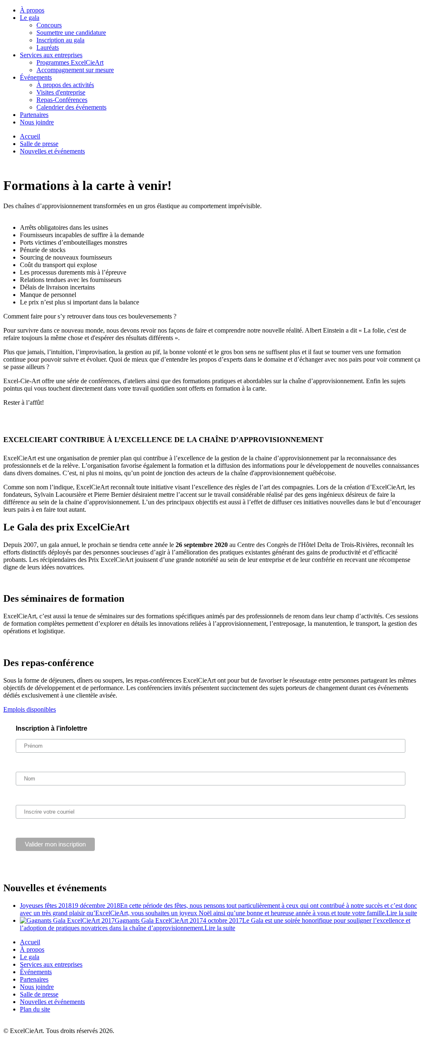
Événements (36, 77)
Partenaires (34, 114)
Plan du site (35, 1009)
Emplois (29, 709)
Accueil (30, 136)
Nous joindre (37, 122)
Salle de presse (39, 143)
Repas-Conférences (61, 99)
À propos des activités (65, 84)
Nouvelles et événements (52, 151)
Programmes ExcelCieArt (70, 62)
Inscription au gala (60, 40)
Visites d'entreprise (60, 92)
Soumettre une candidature (71, 32)
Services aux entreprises (51, 54)
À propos (32, 10)
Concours (49, 25)
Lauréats (47, 47)
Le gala (29, 17)
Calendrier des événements (71, 107)
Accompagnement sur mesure (75, 69)
